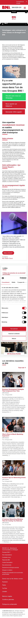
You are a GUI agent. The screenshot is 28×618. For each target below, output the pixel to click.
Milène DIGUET (8, 253)
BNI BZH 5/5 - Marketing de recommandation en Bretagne (10, 549)
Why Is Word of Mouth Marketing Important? (12, 435)
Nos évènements (6, 565)
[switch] (24, 313)
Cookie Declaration (7, 562)
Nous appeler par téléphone (11, 105)
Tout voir (21, 368)
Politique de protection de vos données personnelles (14, 273)
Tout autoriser (14, 328)
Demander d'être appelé (14, 112)
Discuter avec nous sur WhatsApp (13, 97)
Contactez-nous (6, 557)
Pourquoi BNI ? (6, 552)
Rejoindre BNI (6, 560)
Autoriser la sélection (14, 333)
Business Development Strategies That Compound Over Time (13, 390)
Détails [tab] (13, 282)
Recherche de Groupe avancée (10, 567)
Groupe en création (7, 570)
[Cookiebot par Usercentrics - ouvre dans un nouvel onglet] (20, 278)
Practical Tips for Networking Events (14, 477)
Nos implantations (7, 555)
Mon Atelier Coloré (7, 258)
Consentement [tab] (5, 282)
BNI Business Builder (14, 354)
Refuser (14, 338)
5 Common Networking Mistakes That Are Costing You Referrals (12, 520)
